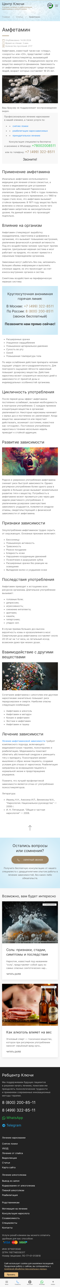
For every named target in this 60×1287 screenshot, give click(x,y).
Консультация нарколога (15, 1213)
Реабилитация (10, 1195)
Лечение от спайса (12, 1153)
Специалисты (9, 1222)
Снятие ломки (10, 1143)
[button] (50, 5)
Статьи (6, 1162)
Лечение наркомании (14, 1137)
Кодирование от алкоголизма (18, 1185)
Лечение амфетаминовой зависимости (23, 741)
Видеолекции (9, 1157)
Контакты (7, 1227)
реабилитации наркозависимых (30, 130)
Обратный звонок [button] (33, 860)
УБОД (5, 1148)
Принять (11, 1274)
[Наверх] (30, 828)
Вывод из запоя (10, 1180)
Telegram (13, 1125)
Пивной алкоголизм (13, 1190)
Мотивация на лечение (14, 1208)
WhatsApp (14, 1118)
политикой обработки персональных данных (25, 1269)
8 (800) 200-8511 (39, 311)
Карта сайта (8, 1167)
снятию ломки (20, 126)
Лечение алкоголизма (14, 1174)
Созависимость (11, 1218)
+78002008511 (44, 146)
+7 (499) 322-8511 (40, 152)
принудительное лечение (26, 135)
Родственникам (10, 1202)
